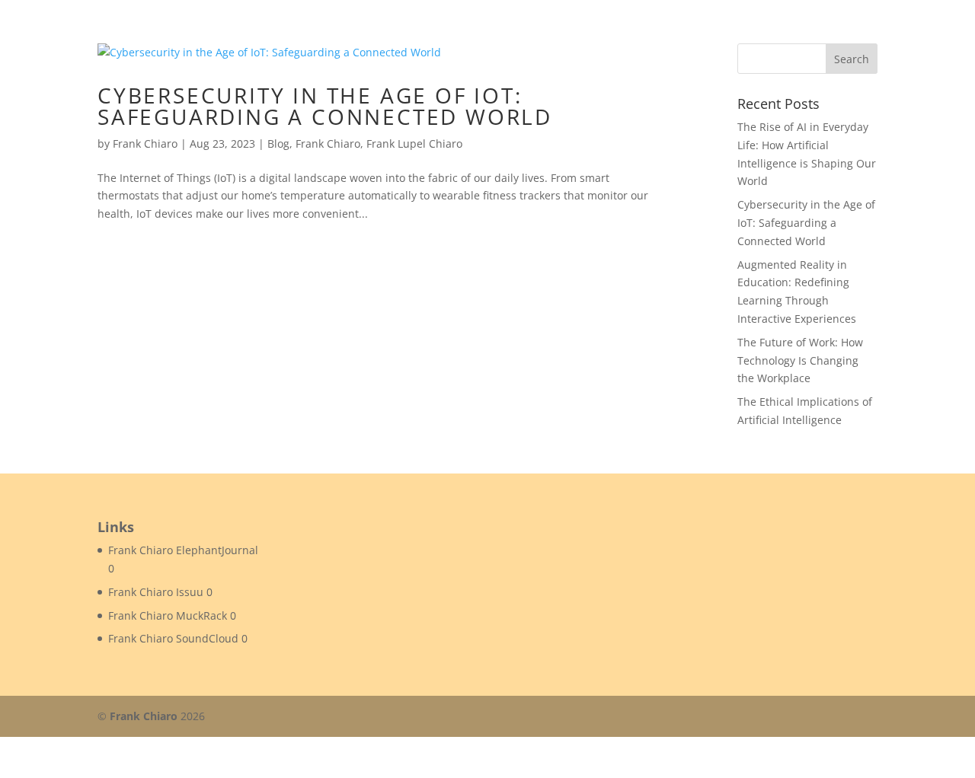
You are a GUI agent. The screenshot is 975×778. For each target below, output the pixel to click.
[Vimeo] (867, 716)
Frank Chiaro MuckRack (167, 615)
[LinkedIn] (801, 716)
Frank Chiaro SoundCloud (173, 638)
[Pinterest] (834, 716)
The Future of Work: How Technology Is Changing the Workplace (800, 360)
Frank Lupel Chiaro (414, 143)
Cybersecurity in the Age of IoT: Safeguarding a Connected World (325, 106)
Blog (278, 143)
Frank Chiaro (145, 143)
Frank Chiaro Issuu (155, 592)
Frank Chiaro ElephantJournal (183, 550)
